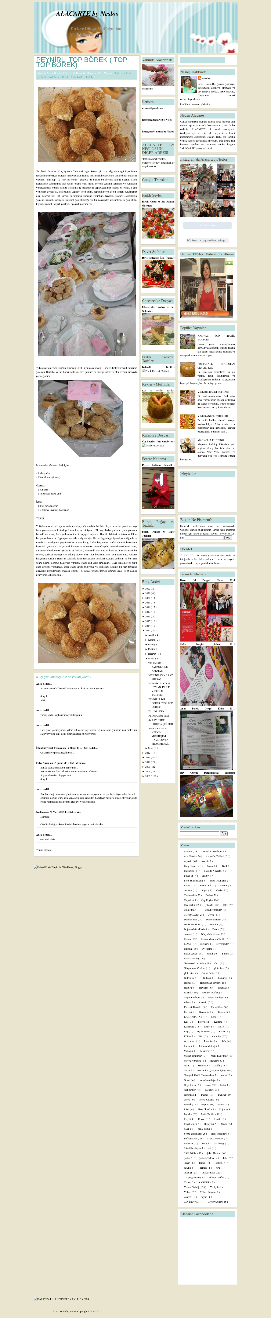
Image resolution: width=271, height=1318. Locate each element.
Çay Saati (42, 77)
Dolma (216, 929)
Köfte (187, 1036)
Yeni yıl (214, 1187)
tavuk (187, 1167)
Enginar (204, 943)
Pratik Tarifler (77, 77)
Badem (210, 866)
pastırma (188, 1094)
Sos (204, 1143)
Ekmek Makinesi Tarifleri (214, 939)
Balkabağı (189, 870)
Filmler (226, 953)
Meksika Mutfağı (220, 1055)
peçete (187, 1099)
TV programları (192, 1177)
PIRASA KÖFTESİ (158, 715)
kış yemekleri (204, 1031)
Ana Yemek (190, 856)
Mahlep (188, 1050)
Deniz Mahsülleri (193, 924)
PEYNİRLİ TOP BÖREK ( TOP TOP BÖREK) (81, 62)
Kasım (151, 639)
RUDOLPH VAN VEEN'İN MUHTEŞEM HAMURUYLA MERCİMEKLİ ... (159, 736)
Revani (202, 1119)
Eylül (151, 649)
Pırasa (221, 1104)
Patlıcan (222, 1094)
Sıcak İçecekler (218, 1133)
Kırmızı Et (189, 1026)
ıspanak (222, 987)
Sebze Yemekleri (192, 1133)
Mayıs (151, 658)
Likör (224, 1041)
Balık (225, 866)
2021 (148, 593)
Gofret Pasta (208, 973)
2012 (148, 752)
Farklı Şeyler (54, 77)
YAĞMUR (204, 1182)
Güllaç (206, 977)
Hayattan (204, 987)
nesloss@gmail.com (152, 108)
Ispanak (188, 992)
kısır (206, 1026)
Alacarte (188, 851)
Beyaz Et (189, 875)
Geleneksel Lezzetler (194, 963)
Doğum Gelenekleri (194, 929)
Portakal (188, 1114)
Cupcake (188, 900)
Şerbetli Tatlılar (207, 1158)
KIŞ (186, 1031)
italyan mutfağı (191, 997)
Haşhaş (188, 982)
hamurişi (223, 977)
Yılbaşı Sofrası (208, 1192)
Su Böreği (219, 1143)
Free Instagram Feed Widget (209, 240)
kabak (187, 1002)
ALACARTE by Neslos (87, 13)
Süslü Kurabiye (192, 1148)
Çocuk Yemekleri (214, 909)
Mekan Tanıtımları (193, 1055)
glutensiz (189, 973)
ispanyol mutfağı (210, 992)
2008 (148, 771)
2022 (148, 588)
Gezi (217, 963)
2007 (148, 776)
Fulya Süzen (43, 763)
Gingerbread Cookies (195, 968)
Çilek (226, 904)
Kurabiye (217, 1036)
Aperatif (188, 861)
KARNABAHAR (193, 1016)
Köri (201, 1036)
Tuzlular (90, 77)
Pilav (187, 1109)
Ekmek (188, 939)
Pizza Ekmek (204, 1109)
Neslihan (41, 812)
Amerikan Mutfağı (211, 851)
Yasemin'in (78, 171)
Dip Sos (214, 924)
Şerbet (187, 1158)
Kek (186, 1021)
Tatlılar (219, 1162)
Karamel (222, 1012)
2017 (148, 611)
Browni (224, 885)
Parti (222, 1085)
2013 (148, 630)
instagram (147, 131)
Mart (151, 748)
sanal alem (203, 1128)
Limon (187, 1046)
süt (210, 1148)
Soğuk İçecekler (215, 1138)
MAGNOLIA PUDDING (211, 440)
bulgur (204, 890)
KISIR (221, 1026)
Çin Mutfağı (190, 909)
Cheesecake (190, 895)
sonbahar (189, 1143)
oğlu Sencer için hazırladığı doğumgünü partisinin (111, 171)
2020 (148, 597)
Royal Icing (190, 1123)
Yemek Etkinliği (192, 1187)
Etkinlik (188, 948)
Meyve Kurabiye (193, 1060)
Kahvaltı (203, 1002)
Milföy (201, 1065)
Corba (209, 895)
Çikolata (209, 904)
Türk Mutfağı (209, 1172)
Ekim (151, 644)
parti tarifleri (190, 1089)
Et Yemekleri (223, 943)
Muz (186, 1070)
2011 (148, 757)
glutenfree (219, 968)
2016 (148, 616)
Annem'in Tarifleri (215, 856)
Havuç (187, 987)
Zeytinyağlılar (215, 1201)
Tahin (226, 1158)
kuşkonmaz (190, 1041)
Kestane (218, 1021)
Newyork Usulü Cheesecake (198, 1075)
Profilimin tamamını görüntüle (195, 104)
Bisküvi (206, 875)
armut (205, 861)
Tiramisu (203, 1167)
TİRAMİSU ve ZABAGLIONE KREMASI (158, 666)
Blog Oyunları (217, 880)
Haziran (152, 653)
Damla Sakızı (191, 919)
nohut (224, 1075)
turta (218, 1167)
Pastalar (209, 1089)
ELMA (188, 943)
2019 (148, 602)
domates (188, 934)
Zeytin (204, 1196)
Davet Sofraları (214, 919)
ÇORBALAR (191, 914)
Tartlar (202, 1162)
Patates (205, 1094)
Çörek (211, 914)
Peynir (65, 77)
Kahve (187, 1012)
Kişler (222, 1031)
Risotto (218, 1119)
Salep (187, 1128)
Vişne (187, 1182)
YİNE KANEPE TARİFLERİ (213, 415)
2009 (148, 766)
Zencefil (188, 1196)
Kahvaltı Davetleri (193, 1007)
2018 (148, 607)
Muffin (217, 1065)
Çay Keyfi (127, 72)
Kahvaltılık (217, 1007)
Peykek (188, 1104)
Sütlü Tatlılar (190, 1153)
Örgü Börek (190, 1085)
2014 (148, 625)
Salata (224, 1123)
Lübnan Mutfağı (207, 1046)
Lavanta (208, 1041)
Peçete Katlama (207, 1099)
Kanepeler (204, 1012)
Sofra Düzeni (191, 1138)
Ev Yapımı (207, 948)
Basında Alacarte (212, 870)
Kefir (214, 1016)
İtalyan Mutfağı (215, 997)
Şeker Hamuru (214, 1153)
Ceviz (219, 890)
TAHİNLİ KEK (156, 711)
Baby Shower (191, 866)
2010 (148, 762)
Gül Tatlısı (189, 977)
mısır (187, 1065)
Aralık (151, 635)
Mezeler (214, 1060)
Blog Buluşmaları (193, 880)
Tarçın (187, 1162)
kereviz (202, 1021)
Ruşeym (208, 1123)
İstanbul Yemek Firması (49, 748)
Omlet (187, 1080)
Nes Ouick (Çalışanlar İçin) (211, 1070)
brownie (188, 890)
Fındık (210, 953)
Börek (117, 72)
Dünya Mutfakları (210, 934)
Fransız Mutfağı (192, 958)
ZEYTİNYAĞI (192, 1201)
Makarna (205, 1050)
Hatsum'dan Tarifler (210, 982)
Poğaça (223, 1109)
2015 (148, 621)
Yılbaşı (188, 1192)
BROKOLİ (206, 885)
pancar (208, 1085)
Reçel (187, 1119)
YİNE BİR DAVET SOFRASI (213, 391)
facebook (147, 119)
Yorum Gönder (43, 849)
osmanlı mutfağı (207, 1080)
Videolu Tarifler (216, 1177)
